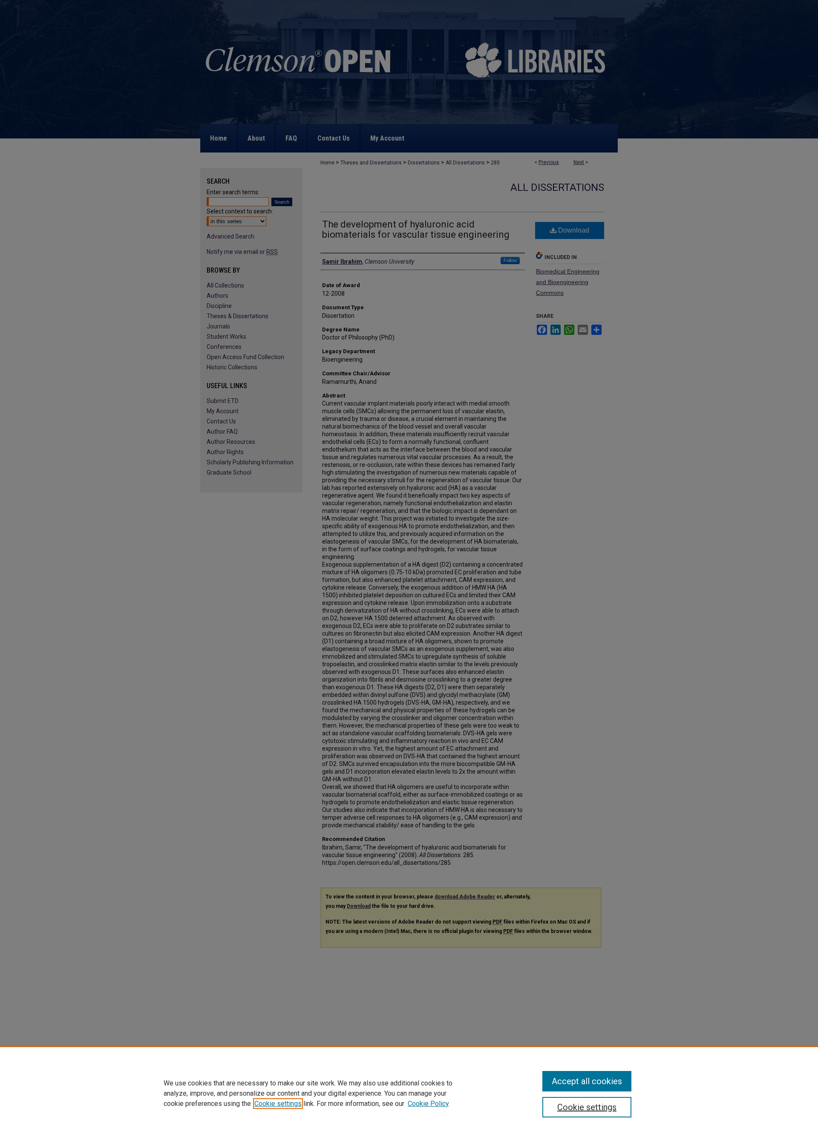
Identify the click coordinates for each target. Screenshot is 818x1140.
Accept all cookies (587, 1081)
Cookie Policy (428, 1104)
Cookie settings (278, 1104)
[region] (409, 1093)
